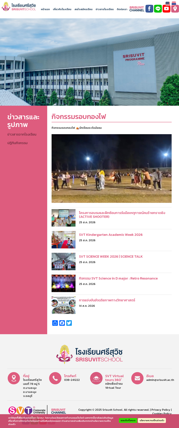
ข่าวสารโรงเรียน (105, 9)
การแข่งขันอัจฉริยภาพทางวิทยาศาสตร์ (107, 300)
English (168, 4)
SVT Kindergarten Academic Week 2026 (111, 234)
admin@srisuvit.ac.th (160, 380)
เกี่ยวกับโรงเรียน (62, 9)
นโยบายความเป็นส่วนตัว (152, 420)
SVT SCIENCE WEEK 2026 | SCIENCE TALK (111, 256)
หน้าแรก (45, 9)
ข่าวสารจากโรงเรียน (21, 134)
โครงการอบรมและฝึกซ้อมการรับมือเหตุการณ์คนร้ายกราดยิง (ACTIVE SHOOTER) (122, 214)
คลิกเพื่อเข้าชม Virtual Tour (114, 386)
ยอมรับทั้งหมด (128, 420)
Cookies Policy (162, 413)
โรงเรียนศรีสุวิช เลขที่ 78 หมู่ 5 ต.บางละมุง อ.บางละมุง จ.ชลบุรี (32, 388)
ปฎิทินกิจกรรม (17, 143)
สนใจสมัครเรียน (83, 9)
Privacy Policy (160, 410)
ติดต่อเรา (122, 9)
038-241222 (72, 380)
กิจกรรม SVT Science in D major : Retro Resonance (118, 278)
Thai (174, 4)
